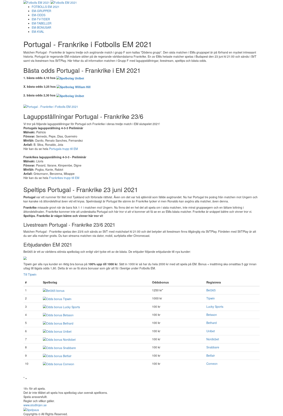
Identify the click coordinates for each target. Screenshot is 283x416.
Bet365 (211, 290)
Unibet (210, 331)
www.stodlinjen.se (35, 405)
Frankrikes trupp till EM (64, 178)
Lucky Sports (214, 306)
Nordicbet (212, 339)
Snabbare (212, 347)
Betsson (211, 315)
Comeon (212, 363)
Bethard (211, 323)
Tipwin (210, 298)
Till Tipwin (29, 274)
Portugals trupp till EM (63, 149)
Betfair (210, 355)
